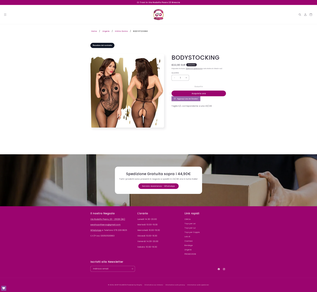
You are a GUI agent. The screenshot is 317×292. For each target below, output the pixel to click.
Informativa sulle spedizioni (198, 285)
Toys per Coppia (192, 232)
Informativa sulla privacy (175, 285)
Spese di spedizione (194, 68)
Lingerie (188, 249)
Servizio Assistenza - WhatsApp (158, 186)
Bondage (189, 245)
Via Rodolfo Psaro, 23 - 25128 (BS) (107, 219)
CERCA (188, 219)
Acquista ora (199, 93)
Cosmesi (189, 241)
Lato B (187, 236)
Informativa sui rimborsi (154, 285)
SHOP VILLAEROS (121, 285)
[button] (5, 14)
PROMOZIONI (190, 254)
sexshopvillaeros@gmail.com (105, 224)
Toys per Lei (190, 223)
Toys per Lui (190, 228)
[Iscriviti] (132, 269)
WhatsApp (95, 230)
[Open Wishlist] (3, 288)
